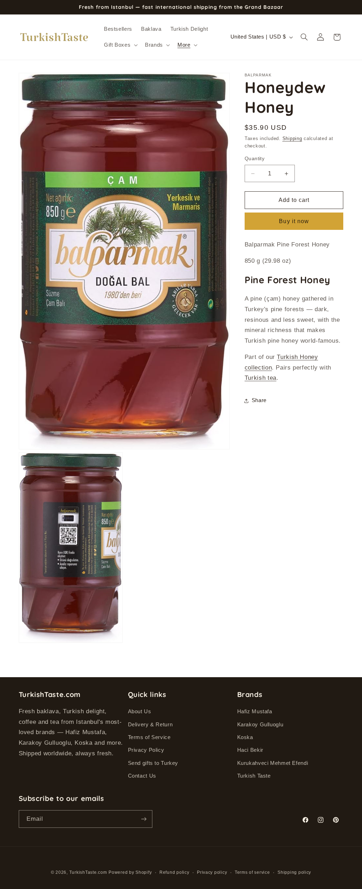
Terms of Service (149, 737)
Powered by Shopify (130, 872)
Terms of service (252, 872)
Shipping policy (294, 872)
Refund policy (174, 872)
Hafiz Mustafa (254, 711)
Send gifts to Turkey (153, 763)
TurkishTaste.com (88, 872)
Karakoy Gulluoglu (260, 724)
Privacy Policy (146, 750)
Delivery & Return (150, 724)
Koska (245, 737)
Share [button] (259, 400)
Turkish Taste (254, 776)
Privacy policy (212, 872)
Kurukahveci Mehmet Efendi (272, 763)
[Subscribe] (143, 818)
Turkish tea (260, 377)
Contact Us (142, 776)
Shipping (292, 138)
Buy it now (294, 221)
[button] (119, 45)
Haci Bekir (250, 750)
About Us (139, 711)
